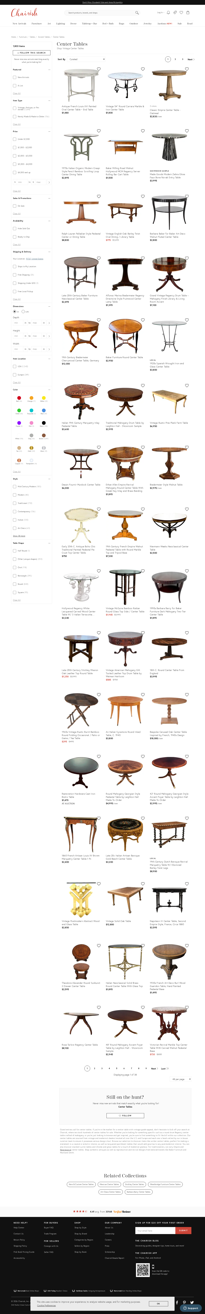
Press (107, 1246)
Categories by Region (83, 1240)
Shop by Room (80, 1252)
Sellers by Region (81, 1246)
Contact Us (19, 1233)
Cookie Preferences (46, 1305)
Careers (108, 1240)
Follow (126, 1115)
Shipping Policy (20, 1246)
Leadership (110, 1233)
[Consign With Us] (175, 12)
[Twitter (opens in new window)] (192, 1302)
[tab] (31, 77)
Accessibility (19, 1258)
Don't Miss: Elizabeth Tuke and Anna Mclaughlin (102, 2)
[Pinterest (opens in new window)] (184, 1302)
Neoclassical (65, 1150)
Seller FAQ (48, 1252)
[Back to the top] (199, 1297)
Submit (183, 1230)
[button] (181, 12)
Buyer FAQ (48, 1227)
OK (158, 1303)
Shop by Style (80, 1227)
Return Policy (19, 1240)
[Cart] (188, 12)
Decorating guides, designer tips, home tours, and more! (159, 1245)
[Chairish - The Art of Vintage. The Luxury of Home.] (24, 13)
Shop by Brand (80, 1233)
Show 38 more (19, 536)
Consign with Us (51, 1246)
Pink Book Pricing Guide (24, 1252)
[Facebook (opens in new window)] (177, 1302)
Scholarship (110, 1252)
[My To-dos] (168, 12)
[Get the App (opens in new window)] (142, 1270)
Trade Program (50, 1233)
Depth (16, 317)
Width (16, 343)
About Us (109, 1227)
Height (16, 330)
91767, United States (34, 259)
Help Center (19, 1227)
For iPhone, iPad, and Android (148, 1258)
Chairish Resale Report (114, 1258)
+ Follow (31, 53)
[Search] (137, 13)
